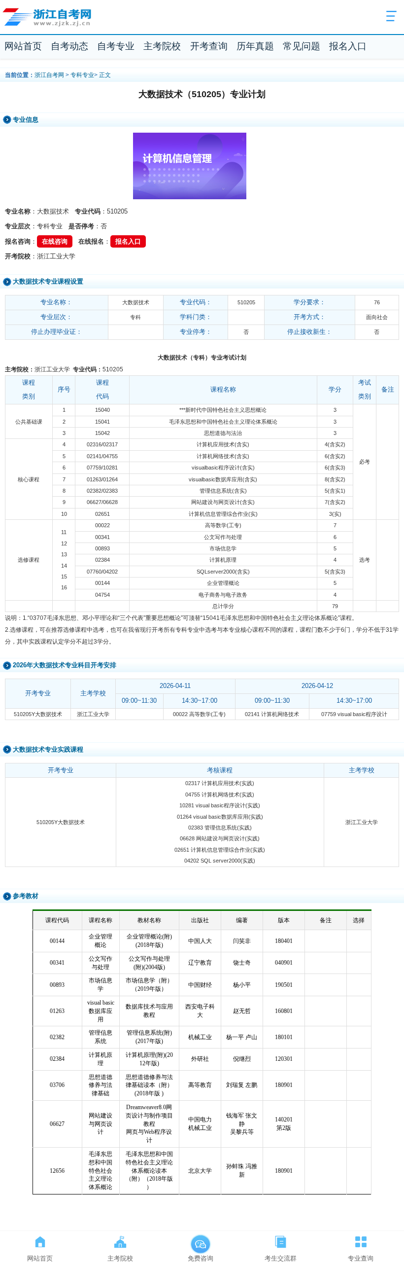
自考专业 (116, 46)
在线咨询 (54, 241)
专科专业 (82, 75)
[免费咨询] (200, 1240)
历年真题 (255, 46)
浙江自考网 (49, 75)
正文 (105, 75)
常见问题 (301, 46)
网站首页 (23, 46)
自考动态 (69, 46)
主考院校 (162, 46)
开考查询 (209, 46)
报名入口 (348, 46)
